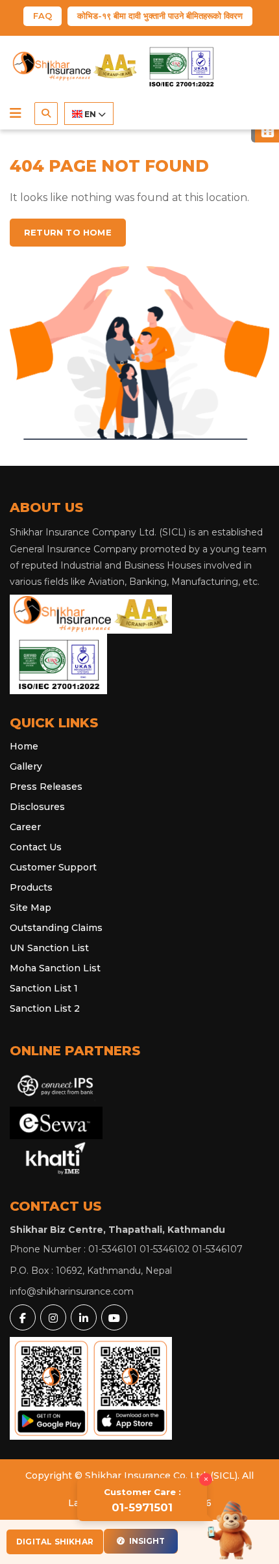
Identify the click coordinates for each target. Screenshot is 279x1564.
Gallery (26, 766)
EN (90, 114)
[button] (15, 113)
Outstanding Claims (56, 928)
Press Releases (46, 786)
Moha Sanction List (55, 968)
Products (31, 887)
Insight (146, 1541)
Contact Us (36, 847)
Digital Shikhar (54, 1541)
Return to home (68, 232)
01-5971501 (142, 1500)
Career (25, 827)
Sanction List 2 (45, 1008)
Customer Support (53, 867)
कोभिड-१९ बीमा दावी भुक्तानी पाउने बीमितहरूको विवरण (160, 15)
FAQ (42, 15)
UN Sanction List (49, 948)
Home (24, 746)
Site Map (30, 907)
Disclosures (37, 807)
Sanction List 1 (44, 988)
